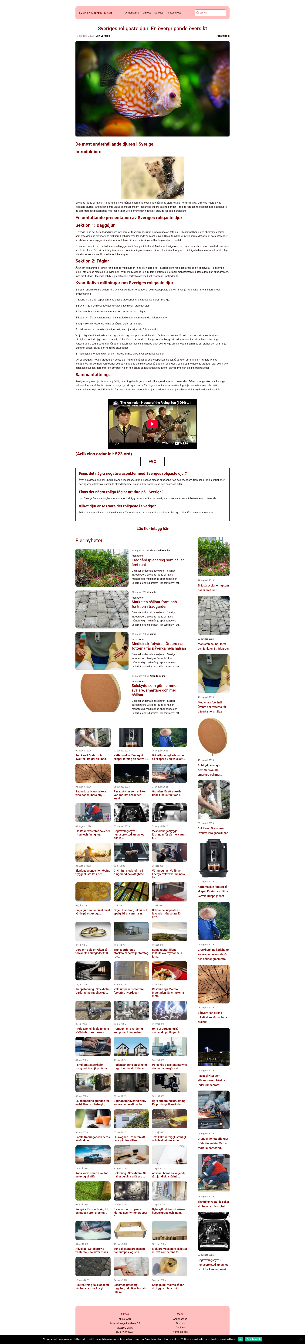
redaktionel (223, 35)
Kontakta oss (173, 12)
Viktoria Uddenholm (160, 550)
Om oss (147, 12)
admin (153, 592)
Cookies (158, 12)
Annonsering (132, 12)
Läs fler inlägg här (153, 528)
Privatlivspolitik (254, 1339)
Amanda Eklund (157, 676)
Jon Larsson (103, 35)
